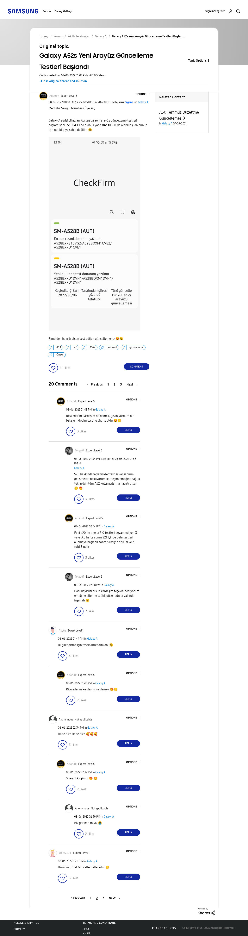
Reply (128, 430)
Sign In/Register (215, 11)
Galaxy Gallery (63, 11)
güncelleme (136, 347)
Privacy (19, 929)
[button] (142, 94)
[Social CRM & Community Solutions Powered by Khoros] (206, 912)
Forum (47, 11)
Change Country (164, 928)
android (112, 347)
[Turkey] (23, 11)
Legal (87, 929)
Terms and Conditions (99, 923)
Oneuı (60, 354)
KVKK (86, 933)
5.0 (75, 347)
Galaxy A (143, 102)
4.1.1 (58, 347)
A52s (92, 347)
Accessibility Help (27, 923)
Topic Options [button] (197, 60)
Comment (136, 366)
